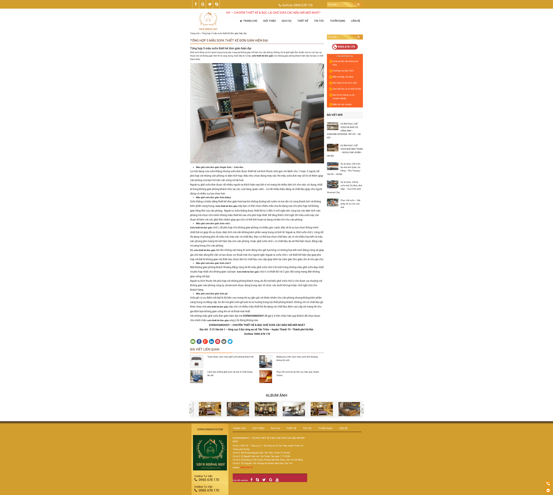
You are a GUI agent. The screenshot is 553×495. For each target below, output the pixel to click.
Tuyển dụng (337, 20)
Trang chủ (250, 20)
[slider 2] (218, 409)
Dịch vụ (286, 20)
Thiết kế (302, 20)
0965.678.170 (346, 46)
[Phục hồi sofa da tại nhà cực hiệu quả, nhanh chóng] (265, 376)
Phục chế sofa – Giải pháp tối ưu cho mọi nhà (350, 204)
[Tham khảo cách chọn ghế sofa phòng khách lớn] (196, 361)
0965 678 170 (303, 5)
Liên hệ (355, 20)
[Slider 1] (302, 409)
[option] (218, 409)
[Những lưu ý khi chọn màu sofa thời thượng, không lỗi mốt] (265, 361)
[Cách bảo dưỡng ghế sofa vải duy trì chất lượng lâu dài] (196, 376)
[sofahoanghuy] (208, 21)
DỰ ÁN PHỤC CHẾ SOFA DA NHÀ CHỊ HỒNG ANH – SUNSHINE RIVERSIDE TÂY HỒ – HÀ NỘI (344, 131)
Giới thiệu (269, 20)
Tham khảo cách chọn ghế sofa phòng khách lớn (230, 357)
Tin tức (319, 20)
